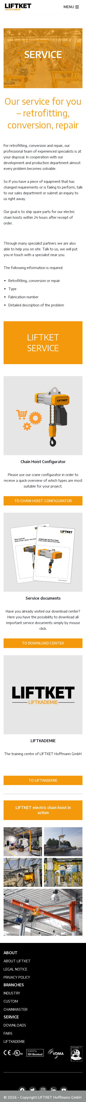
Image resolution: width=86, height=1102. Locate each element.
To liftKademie (43, 780)
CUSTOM (11, 1001)
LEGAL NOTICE (15, 969)
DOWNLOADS (15, 1025)
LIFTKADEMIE (14, 1041)
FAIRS (8, 1033)
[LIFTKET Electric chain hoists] (18, 7)
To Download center (43, 643)
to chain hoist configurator (43, 501)
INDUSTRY (12, 993)
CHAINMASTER (15, 1009)
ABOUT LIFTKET (17, 961)
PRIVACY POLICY (17, 977)
